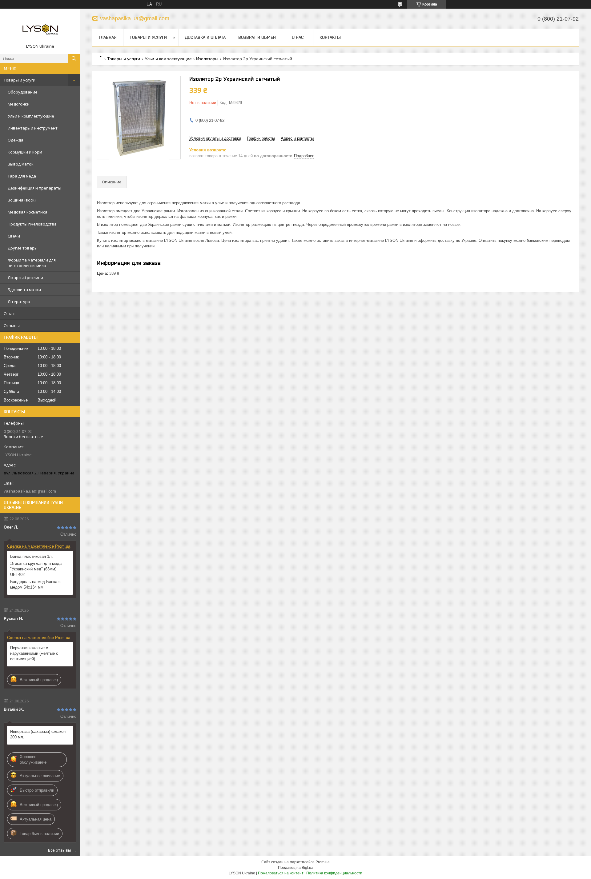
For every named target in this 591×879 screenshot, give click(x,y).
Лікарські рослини (25, 277)
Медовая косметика (27, 212)
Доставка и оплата (205, 37)
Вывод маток (21, 164)
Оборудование (23, 92)
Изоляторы (207, 58)
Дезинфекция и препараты (34, 188)
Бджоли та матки (24, 289)
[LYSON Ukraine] (40, 28)
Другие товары (23, 248)
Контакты (330, 37)
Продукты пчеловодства (32, 224)
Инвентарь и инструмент (33, 128)
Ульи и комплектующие (31, 116)
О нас (9, 313)
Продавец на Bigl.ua (295, 867)
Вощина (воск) (21, 200)
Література (19, 301)
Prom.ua (323, 862)
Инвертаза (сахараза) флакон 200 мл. (38, 734)
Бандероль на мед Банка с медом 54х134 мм (35, 584)
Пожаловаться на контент (281, 873)
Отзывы (12, 325)
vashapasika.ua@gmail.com (30, 491)
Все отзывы (59, 850)
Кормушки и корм (25, 152)
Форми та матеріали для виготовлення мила (32, 262)
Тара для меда (22, 176)
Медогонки (19, 104)
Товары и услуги (19, 80)
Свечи (14, 236)
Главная (108, 37)
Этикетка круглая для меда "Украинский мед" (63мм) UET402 (36, 569)
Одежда (15, 140)
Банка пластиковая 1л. (31, 556)
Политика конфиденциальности (334, 873)
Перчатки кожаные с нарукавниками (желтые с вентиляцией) (34, 653)
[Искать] (74, 58)
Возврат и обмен (257, 37)
